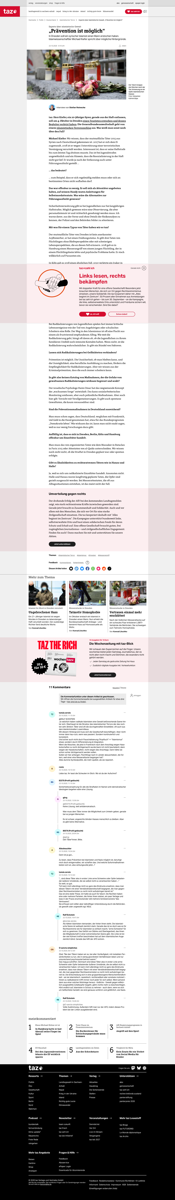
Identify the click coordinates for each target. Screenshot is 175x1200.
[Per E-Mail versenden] (71, 568)
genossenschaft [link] (127, 3)
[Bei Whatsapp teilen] (93, 568)
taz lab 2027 (94, 1139)
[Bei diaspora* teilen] (98, 568)
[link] (42, 11)
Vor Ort (92, 1128)
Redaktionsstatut (107, 1181)
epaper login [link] (140, 3)
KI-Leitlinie (140, 1181)
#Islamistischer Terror (66, 555)
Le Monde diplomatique (130, 1132)
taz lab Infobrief (66, 1136)
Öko (30, 1086)
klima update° (35, 1132)
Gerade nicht (135, 268)
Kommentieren (65, 563)
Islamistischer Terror (67, 20)
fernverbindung (35, 1128)
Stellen (92, 1093)
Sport (31, 1097)
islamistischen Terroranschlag (74, 127)
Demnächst (94, 1124)
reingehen (33, 1143)
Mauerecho (34, 1136)
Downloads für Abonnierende (72, 1170)
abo (121, 1082)
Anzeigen (33, 1171)
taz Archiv (124, 1136)
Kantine (32, 1163)
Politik (41, 20)
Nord (31, 1105)
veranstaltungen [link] (41, 3)
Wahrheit (33, 1109)
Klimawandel (64, 1105)
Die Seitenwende (96, 1090)
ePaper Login (65, 1166)
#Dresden (92, 555)
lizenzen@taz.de (45, 1184)
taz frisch (63, 1128)
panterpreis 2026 (127, 1101)
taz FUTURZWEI (126, 1128)
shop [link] (51, 3)
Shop (31, 1167)
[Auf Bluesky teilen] (82, 568)
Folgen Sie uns (124, 1068)
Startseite (32, 20)
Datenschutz (105, 1184)
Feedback (63, 1159)
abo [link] (118, 3)
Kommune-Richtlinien (125, 1181)
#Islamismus (82, 555)
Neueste (116, 688)
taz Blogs (124, 1125)
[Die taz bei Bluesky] (139, 1069)
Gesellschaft (34, 1090)
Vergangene (94, 1136)
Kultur (31, 1093)
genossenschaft (127, 1086)
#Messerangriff (103, 555)
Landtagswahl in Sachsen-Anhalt (70, 1084)
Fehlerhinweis (78, 563)
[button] (145, 11)
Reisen (32, 1159)
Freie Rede (33, 1139)
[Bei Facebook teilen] (87, 568)
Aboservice (64, 1162)
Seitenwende (132, 1184)
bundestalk (33, 1124)
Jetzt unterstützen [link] (62, 544)
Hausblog (93, 1086)
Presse (92, 1097)
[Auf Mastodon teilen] (76, 568)
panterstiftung (126, 1097)
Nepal (61, 1090)
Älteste (123, 688)
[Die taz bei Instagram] (144, 1069)
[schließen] (144, 268)
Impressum (116, 1184)
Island (61, 1097)
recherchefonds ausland (130, 1093)
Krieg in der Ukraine (67, 1093)
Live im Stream (95, 1132)
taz (36, 1068)
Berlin (31, 1101)
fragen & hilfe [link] (60, 3)
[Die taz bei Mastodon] (133, 1069)
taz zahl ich (124, 1090)
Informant (93, 1184)
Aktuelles (93, 1082)
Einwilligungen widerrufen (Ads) (103, 1188)
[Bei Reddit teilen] (104, 568)
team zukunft (64, 1124)
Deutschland (51, 20)
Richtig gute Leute (67, 1101)
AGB (124, 1184)
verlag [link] (31, 3)
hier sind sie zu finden (76, 701)
